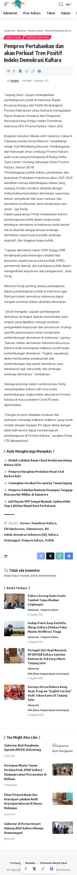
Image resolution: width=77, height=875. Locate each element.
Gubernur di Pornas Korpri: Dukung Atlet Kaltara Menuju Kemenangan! (23, 828)
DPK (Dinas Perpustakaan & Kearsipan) (48, 673)
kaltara (53, 534)
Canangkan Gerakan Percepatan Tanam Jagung (40, 483)
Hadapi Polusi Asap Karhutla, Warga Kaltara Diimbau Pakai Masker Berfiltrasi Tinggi (47, 627)
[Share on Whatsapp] (27, 71)
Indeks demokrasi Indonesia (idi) (25, 534)
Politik (49, 540)
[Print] (39, 71)
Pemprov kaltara (32, 540)
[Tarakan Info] (23, 4)
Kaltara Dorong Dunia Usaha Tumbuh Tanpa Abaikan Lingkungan (47, 600)
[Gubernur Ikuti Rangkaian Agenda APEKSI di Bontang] (62, 749)
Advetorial (13, 37)
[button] (7, 4)
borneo (25, 523)
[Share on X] (20, 71)
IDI (46, 529)
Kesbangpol (12, 540)
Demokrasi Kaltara (43, 523)
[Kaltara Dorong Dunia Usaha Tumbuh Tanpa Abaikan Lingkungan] (14, 601)
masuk (24, 575)
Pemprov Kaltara (37, 37)
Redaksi (14, 80)
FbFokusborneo (14, 529)
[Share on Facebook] (14, 71)
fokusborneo (34, 529)
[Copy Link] (33, 71)
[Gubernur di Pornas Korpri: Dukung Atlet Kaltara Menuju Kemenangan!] (62, 828)
